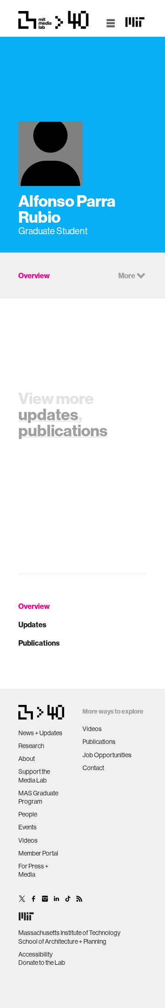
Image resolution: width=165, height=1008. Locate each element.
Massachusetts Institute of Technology (69, 933)
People (27, 814)
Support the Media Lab (34, 775)
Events (27, 827)
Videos (28, 840)
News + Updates (40, 733)
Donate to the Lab (41, 962)
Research (31, 746)
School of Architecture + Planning (62, 941)
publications (63, 430)
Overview (34, 606)
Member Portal (38, 853)
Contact (93, 768)
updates (48, 414)
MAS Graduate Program (38, 797)
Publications (39, 643)
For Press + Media (33, 870)
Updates (32, 624)
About (26, 759)
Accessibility (35, 954)
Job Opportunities (107, 755)
